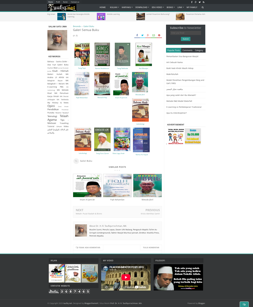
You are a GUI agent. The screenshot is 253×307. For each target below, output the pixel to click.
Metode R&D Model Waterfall (179, 101)
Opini (51, 106)
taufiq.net (67, 303)
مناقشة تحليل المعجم (174, 89)
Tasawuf (65, 113)
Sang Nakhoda (122, 68)
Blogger (201, 303)
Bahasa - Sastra (54, 61)
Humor (50, 68)
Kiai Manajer (143, 68)
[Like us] (192, 2)
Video (66, 126)
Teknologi (52, 116)
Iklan (55, 68)
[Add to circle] (196, 2)
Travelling (64, 123)
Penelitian (65, 110)
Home (50, 2)
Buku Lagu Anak (118, 153)
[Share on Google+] (148, 35)
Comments (187, 50)
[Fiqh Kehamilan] (117, 196)
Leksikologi (140, 124)
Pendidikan (53, 109)
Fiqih (54, 65)
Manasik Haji (102, 97)
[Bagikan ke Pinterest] (159, 35)
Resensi (58, 113)
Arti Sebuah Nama (174, 62)
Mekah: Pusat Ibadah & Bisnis (89, 213)
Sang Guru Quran (102, 153)
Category (199, 50)
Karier (65, 2)
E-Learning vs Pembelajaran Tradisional (183, 107)
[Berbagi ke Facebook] (137, 35)
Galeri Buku (86, 160)
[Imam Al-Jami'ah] (87, 196)
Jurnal (60, 68)
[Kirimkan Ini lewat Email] (153, 35)
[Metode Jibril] (147, 196)
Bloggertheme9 (91, 303)
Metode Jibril (140, 94)
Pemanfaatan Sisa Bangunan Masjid (182, 56)
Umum (59, 126)
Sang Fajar (82, 68)
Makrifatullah (172, 74)
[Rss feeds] (204, 2)
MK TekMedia (63, 99)
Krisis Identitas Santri (150, 213)
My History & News (58, 102)
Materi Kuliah (54, 74)
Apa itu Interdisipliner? (176, 113)
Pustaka (50, 112)
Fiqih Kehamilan (82, 97)
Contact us (75, 2)
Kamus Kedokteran (102, 68)
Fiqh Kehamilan (117, 199)
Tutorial (50, 126)
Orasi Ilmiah (63, 106)
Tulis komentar (151, 247)
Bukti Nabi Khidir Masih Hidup (179, 68)
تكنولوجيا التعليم (53, 129)
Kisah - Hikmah (60, 70)
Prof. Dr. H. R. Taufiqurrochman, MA (126, 303)
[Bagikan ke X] (142, 35)
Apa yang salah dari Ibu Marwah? (181, 95)
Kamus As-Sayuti (142, 154)
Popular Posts (173, 50)
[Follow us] (200, 2)
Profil (58, 2)
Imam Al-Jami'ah (121, 97)
